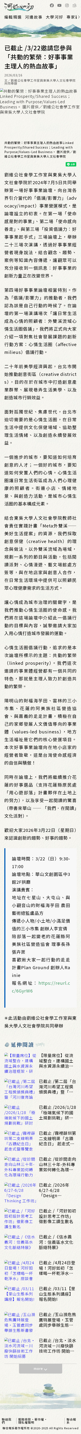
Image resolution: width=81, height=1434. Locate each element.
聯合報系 (71, 1421)
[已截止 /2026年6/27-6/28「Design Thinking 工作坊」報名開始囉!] (20, 1193)
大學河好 (54, 17)
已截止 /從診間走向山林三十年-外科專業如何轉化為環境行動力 (57, 1164)
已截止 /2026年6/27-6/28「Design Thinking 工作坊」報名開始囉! (57, 1190)
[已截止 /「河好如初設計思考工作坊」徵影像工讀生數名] (20, 1219)
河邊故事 (34, 17)
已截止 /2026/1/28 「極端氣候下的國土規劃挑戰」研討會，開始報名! (57, 1113)
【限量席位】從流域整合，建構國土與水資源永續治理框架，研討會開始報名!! (56, 1061)
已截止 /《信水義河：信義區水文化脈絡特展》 (56, 1242)
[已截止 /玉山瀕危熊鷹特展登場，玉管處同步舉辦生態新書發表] (20, 1322)
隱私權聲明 (26, 1422)
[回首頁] (19, 7)
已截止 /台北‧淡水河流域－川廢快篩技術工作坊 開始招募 (57, 1346)
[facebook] (52, 5)
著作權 (39, 1419)
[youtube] (59, 5)
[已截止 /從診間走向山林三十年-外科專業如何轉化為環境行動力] (20, 1167)
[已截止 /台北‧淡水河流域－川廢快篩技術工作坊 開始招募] (20, 1348)
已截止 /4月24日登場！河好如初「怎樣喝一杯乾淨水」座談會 (57, 1268)
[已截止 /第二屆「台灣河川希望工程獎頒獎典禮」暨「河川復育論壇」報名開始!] (20, 1089)
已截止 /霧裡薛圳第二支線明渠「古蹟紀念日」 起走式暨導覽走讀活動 (57, 1138)
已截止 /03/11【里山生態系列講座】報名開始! (57, 1294)
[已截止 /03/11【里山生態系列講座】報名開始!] (20, 1296)
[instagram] (67, 5)
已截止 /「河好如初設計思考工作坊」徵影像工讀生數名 (57, 1216)
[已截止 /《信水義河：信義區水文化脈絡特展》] (20, 1245)
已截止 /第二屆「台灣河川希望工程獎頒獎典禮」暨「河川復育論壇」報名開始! (57, 1087)
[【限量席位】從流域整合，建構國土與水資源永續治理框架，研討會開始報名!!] (20, 1063)
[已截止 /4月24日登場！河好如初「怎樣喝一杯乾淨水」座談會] (20, 1271)
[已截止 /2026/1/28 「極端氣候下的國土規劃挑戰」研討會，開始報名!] (20, 1115)
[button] (74, 5)
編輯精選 (13, 17)
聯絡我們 (6, 1421)
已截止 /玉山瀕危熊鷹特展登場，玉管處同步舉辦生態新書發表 (57, 1320)
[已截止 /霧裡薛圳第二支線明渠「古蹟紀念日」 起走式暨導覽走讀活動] (20, 1141)
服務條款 (24, 1419)
